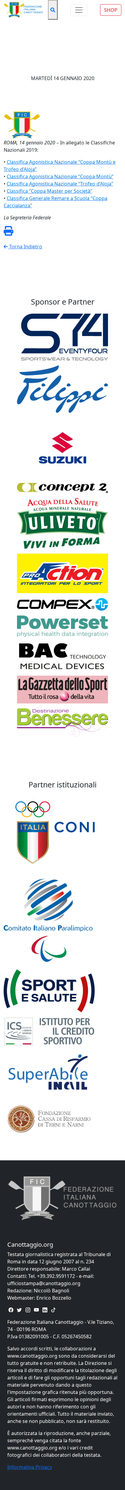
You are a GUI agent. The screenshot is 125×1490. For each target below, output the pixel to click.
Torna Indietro (25, 246)
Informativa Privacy (29, 1467)
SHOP (110, 10)
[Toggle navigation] (78, 10)
